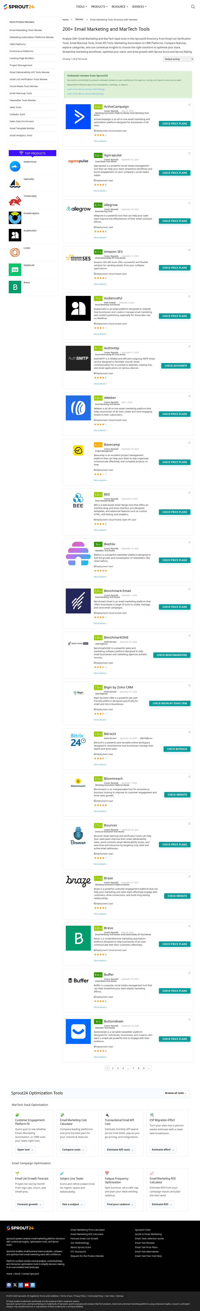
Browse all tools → (176, 1092)
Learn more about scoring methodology (86, 89)
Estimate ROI (162, 1204)
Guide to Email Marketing (148, 1234)
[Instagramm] (20, 1285)
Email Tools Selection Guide (149, 1238)
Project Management (21, 65)
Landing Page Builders (22, 58)
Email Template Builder (22, 128)
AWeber (110, 397)
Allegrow (111, 205)
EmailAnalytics (31, 213)
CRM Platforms (18, 44)
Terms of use (66, 1296)
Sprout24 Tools (142, 1229)
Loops (27, 247)
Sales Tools (15, 107)
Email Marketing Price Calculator (88, 1229)
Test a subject (72, 1204)
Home (65, 19)
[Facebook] (8, 1285)
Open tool (25, 1149)
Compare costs (73, 1149)
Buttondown (113, 1021)
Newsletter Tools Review (23, 100)
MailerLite (29, 265)
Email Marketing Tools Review (26, 30)
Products (98, 6)
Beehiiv (109, 544)
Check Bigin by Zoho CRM (170, 703)
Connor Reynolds (111, 111)
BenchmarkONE (116, 637)
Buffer (109, 974)
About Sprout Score (81, 1247)
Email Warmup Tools (21, 93)
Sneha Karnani (110, 642)
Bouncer (110, 825)
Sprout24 (22, 1296)
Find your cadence (120, 1204)
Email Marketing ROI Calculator (87, 1234)
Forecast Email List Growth (84, 1238)
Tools (80, 6)
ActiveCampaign (116, 106)
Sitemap (119, 1296)
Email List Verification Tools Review (28, 79)
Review (79, 19)
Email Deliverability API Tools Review (29, 72)
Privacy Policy (80, 1296)
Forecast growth (29, 1204)
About (17, 1273)
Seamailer (29, 178)
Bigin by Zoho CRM (118, 687)
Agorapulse (113, 155)
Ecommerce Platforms (21, 51)
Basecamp (112, 444)
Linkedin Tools (17, 114)
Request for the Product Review (87, 1255)
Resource (118, 6)
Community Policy (95, 1296)
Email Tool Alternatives (147, 1251)
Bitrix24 (110, 734)
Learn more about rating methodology (85, 93)
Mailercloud (30, 161)
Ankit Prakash (110, 302)
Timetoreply (30, 195)
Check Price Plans (174, 123)
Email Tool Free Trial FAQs (148, 1255)
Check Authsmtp (176, 365)
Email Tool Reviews (145, 1242)
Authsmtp (111, 348)
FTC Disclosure (78, 1251)
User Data (109, 1296)
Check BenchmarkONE (172, 655)
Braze (108, 878)
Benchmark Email (117, 591)
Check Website (177, 794)
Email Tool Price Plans (146, 1247)
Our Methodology (80, 1242)
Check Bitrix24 (177, 749)
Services (138, 6)
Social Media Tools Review (24, 86)
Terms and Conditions (49, 1296)
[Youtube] (26, 1285)
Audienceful (30, 230)
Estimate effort (163, 1149)
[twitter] (14, 1285)
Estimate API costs (120, 1149)
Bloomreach (113, 778)
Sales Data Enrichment (22, 121)
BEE (107, 494)
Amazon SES (113, 251)
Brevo (27, 282)
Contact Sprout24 (30, 1273)
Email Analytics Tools (21, 135)
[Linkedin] (32, 1285)
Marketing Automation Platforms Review (32, 37)
